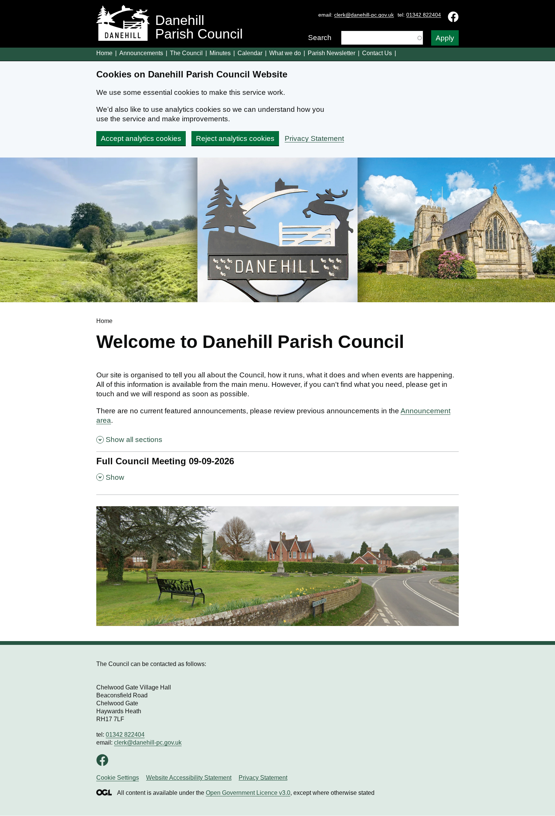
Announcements (141, 53)
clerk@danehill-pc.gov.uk (364, 15)
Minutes (220, 53)
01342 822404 (423, 15)
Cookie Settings (117, 777)
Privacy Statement (314, 138)
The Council (186, 53)
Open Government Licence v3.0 (248, 793)
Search (319, 38)
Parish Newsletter (331, 53)
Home (104, 53)
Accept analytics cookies (141, 138)
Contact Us (377, 53)
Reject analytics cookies (235, 138)
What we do (285, 53)
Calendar (249, 53)
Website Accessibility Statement (188, 777)
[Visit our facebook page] (102, 762)
